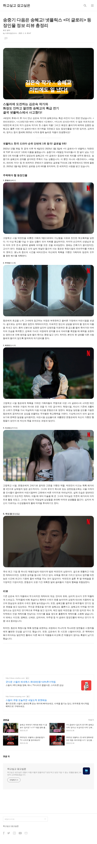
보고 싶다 (6, 30)
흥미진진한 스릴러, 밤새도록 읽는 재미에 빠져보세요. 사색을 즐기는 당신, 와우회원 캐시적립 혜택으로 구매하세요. (47, 704)
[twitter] (8, 833)
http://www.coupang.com (15, 696)
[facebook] (3, 833)
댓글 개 (6, 756)
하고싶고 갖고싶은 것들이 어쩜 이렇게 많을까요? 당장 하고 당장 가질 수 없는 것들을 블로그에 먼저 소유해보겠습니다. (44, 773)
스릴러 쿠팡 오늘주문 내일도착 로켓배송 (26, 700)
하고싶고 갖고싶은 (16, 5)
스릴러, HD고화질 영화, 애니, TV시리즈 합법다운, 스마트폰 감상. (35, 685)
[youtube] (20, 833)
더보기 (91, 720)
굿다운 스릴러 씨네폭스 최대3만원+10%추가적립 (31, 682)
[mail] (26, 833)
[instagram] (14, 833)
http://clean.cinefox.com (15, 678)
